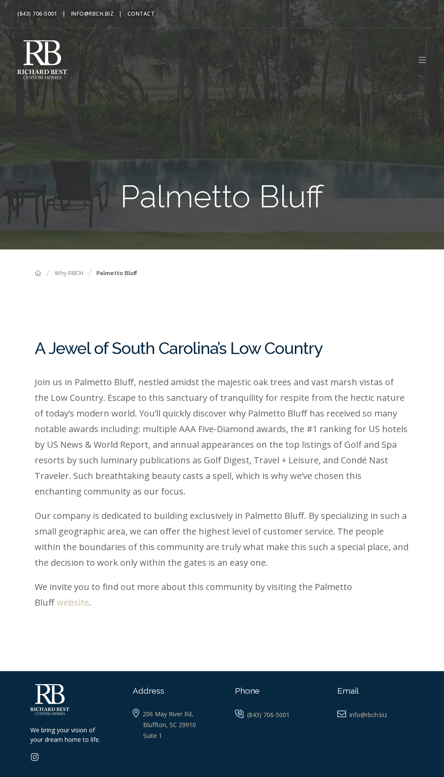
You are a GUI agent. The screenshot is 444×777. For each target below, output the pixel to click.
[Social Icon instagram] (34, 757)
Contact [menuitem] (141, 13)
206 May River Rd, (168, 714)
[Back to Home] (42, 58)
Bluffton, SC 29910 (169, 725)
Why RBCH (68, 273)
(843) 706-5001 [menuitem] (37, 13)
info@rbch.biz (368, 715)
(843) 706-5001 (268, 715)
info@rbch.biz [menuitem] (92, 13)
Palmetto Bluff (116, 273)
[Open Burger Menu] (422, 59)
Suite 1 (152, 735)
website (73, 602)
